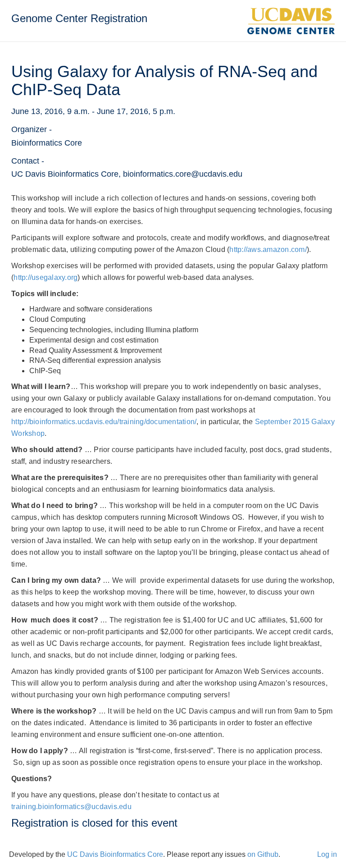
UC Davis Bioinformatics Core (115, 854)
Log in (327, 854)
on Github (262, 854)
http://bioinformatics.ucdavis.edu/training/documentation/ (103, 421)
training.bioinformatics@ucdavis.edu (71, 806)
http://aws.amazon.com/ (268, 249)
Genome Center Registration (79, 18)
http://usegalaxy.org (45, 277)
